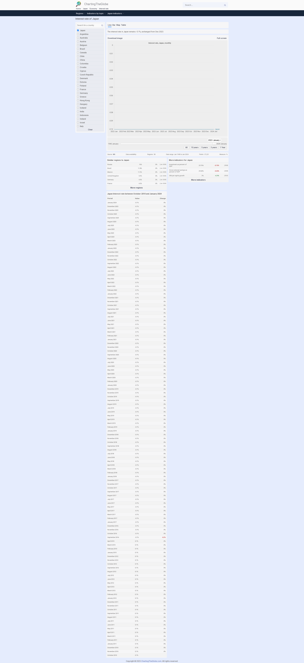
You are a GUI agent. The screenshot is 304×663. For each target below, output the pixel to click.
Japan (85, 9)
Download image (115, 38)
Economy (93, 9)
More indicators (198, 180)
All (186, 147)
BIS (114, 154)
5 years (204, 147)
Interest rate (103, 9)
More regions (136, 188)
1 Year (222, 147)
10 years (195, 147)
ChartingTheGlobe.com (151, 661)
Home (78, 9)
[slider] (214, 143)
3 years (214, 147)
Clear (90, 129)
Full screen (222, 38)
